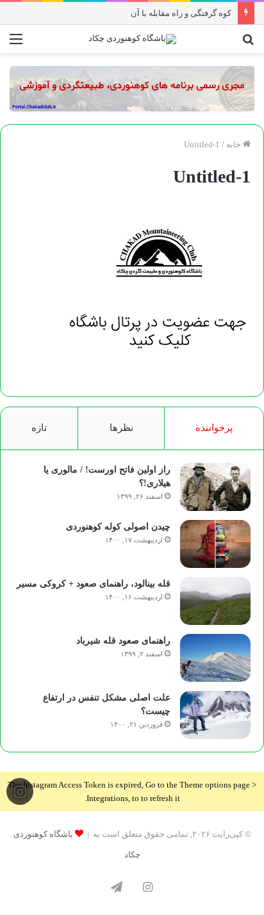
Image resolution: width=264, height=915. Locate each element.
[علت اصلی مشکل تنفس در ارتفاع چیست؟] (215, 715)
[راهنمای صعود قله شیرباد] (215, 658)
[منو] (16, 43)
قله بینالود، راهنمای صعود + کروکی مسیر (93, 583)
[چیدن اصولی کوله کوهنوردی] (215, 544)
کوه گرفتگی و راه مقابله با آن (181, 13)
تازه (39, 428)
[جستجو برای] (248, 43)
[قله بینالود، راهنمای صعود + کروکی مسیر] (215, 601)
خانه (234, 144)
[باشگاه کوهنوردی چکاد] (132, 39)
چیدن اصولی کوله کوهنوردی (118, 526)
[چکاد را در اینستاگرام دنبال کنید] (20, 791)
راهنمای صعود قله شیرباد (123, 640)
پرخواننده (214, 428)
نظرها (121, 428)
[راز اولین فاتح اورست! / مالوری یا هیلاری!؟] (215, 487)
